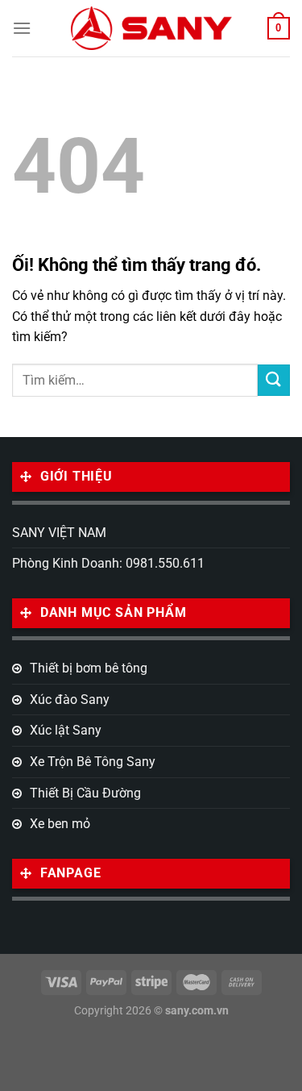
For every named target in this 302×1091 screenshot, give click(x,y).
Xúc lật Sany (65, 730)
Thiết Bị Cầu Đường (85, 793)
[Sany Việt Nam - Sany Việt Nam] (151, 27)
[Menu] (21, 28)
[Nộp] (274, 380)
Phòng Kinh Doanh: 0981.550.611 (108, 563)
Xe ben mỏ (60, 823)
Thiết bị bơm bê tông (88, 668)
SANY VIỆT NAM (59, 532)
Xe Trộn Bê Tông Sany (92, 761)
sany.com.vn (197, 1011)
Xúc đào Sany (70, 699)
